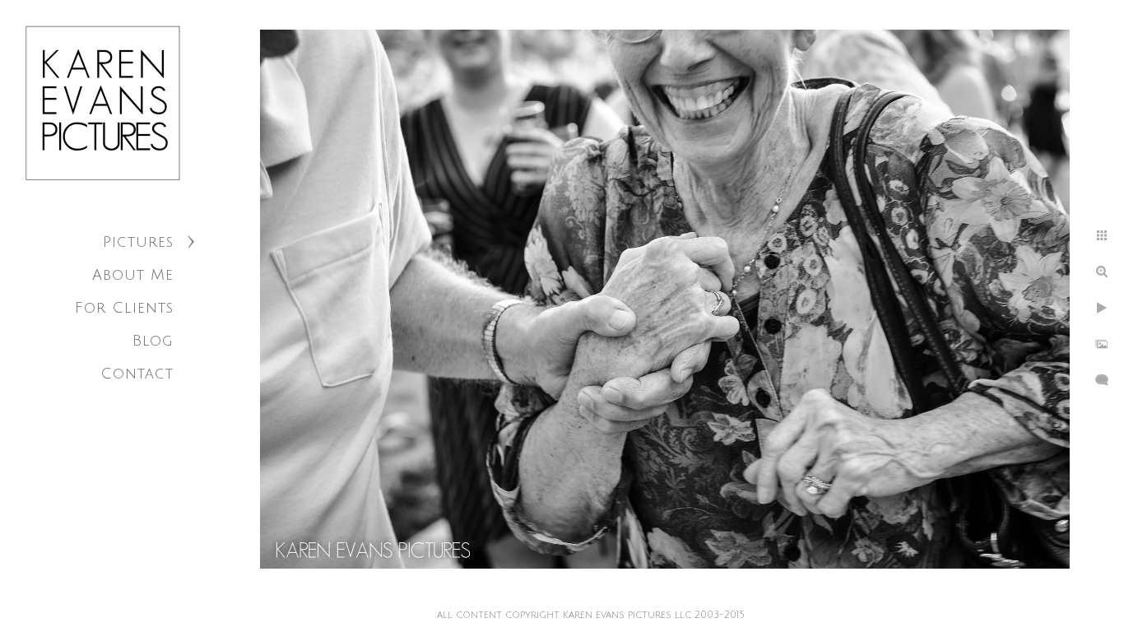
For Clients (124, 308)
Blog (153, 340)
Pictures (138, 242)
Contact (137, 373)
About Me (133, 275)
